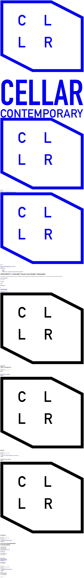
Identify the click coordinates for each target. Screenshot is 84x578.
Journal (12, 191)
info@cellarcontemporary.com (5, 549)
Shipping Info (2, 560)
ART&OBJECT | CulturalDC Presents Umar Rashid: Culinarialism (12, 271)
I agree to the (7, 540)
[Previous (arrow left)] (0, 577)
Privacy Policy (16, 455)
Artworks (1, 191)
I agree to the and (10, 455)
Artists (4, 191)
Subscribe (2, 541)
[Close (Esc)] (0, 576)
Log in (1, 268)
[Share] (1, 576)
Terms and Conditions (9, 455)
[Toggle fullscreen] (2, 576)
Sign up (4, 268)
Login (1, 371)
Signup (2, 456)
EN (0, 264)
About (14, 191)
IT (2, 264)
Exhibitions (7, 191)
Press (10, 191)
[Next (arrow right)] (1, 577)
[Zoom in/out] (3, 576)
